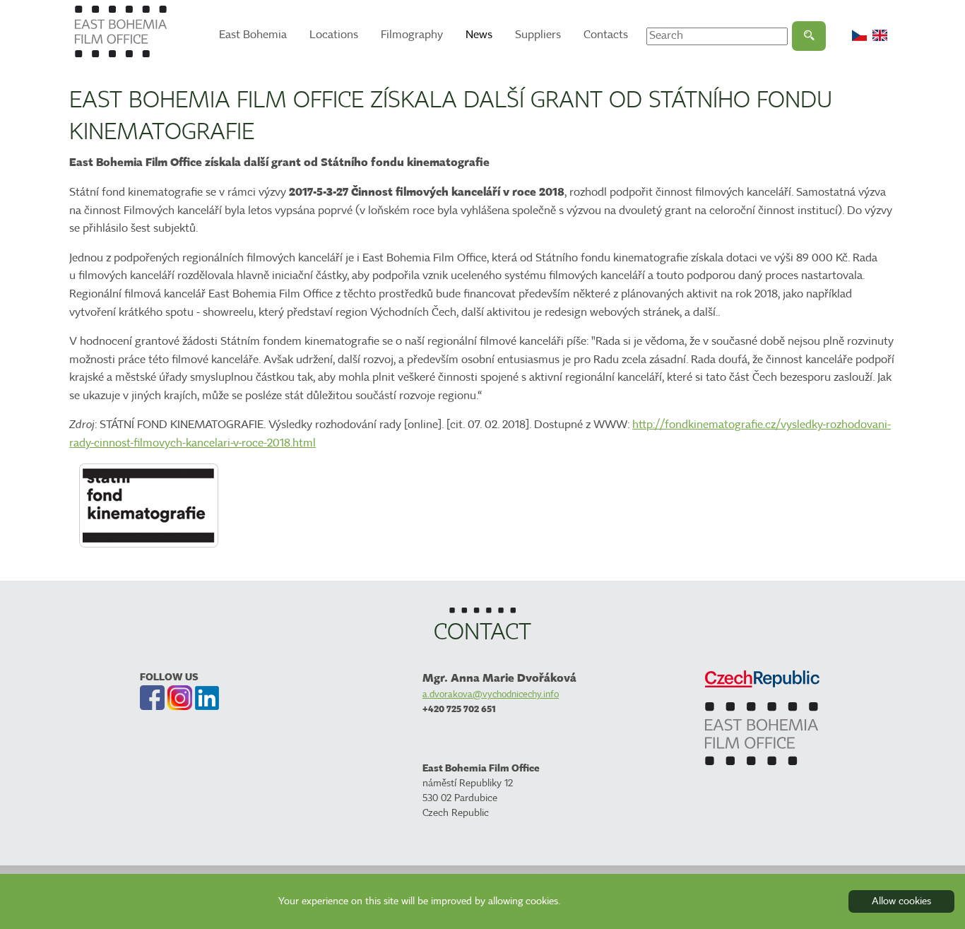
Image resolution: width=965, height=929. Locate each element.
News (479, 35)
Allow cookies (901, 901)
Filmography (412, 35)
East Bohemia (253, 35)
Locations (333, 35)
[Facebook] (152, 698)
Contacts (606, 35)
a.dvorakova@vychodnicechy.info (490, 694)
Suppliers (538, 35)
